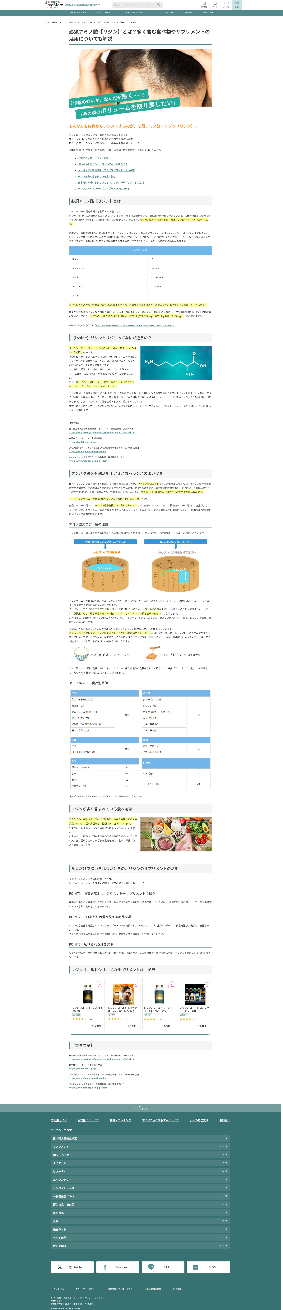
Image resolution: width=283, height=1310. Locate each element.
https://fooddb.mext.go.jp (82, 441)
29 (223, 1229)
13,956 (221, 1171)
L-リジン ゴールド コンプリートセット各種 (194, 1009)
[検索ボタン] (160, 5)
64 (223, 1188)
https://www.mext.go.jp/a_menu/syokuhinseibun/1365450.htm (102, 432)
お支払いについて (88, 1120)
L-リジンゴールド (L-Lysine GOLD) (87, 1009)
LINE (167, 1267)
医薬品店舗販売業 (152, 1289)
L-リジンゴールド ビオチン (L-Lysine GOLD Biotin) (122, 1009)
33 (223, 1179)
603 (223, 1204)
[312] (207, 982)
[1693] (171, 982)
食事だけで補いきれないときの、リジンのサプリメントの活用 (111, 182)
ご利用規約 (58, 1289)
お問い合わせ (208, 12)
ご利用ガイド (59, 1120)
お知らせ (188, 12)
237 (223, 1196)
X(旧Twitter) (76, 1267)
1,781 (222, 1246)
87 (223, 1163)
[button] (208, 1008)
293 (223, 1237)
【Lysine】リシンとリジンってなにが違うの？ (103, 164)
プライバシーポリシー (85, 1289)
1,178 (222, 1146)
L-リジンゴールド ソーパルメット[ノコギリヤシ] (158, 1009)
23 (223, 1213)
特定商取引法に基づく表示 (120, 1289)
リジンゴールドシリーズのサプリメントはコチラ (104, 188)
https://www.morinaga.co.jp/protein (88, 460)
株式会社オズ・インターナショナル (85, 1298)
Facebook (121, 1267)
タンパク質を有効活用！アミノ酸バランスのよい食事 (106, 170)
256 (223, 1155)
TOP (48, 22)
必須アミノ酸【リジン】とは (93, 158)
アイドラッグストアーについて (137, 12)
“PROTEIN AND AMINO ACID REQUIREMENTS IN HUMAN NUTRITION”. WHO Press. (135, 325)
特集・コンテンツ (59, 22)
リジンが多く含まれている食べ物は (97, 176)
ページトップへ (140, 1108)
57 (223, 1221)
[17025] (100, 982)
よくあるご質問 (167, 12)
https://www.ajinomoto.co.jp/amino (87, 451)
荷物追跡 (177, 1289)
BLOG (212, 1267)
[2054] (135, 982)
